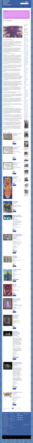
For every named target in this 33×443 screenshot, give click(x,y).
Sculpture (25, 84)
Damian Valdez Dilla (11, 73)
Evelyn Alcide (11, 119)
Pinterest (27, 1)
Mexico (14, 259)
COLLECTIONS (4, 431)
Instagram (26, 1)
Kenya (27, 92)
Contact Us (17, 13)
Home (29, 20)
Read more (14, 156)
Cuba (13, 150)
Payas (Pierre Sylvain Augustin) (17, 179)
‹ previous (7, 408)
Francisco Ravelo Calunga (10, 104)
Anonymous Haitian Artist (16, 239)
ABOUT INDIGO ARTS (5, 428)
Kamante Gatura (9, 81)
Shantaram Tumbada (10, 116)
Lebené (27, 55)
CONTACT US (12, 421)
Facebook (25, 1)
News (3, 6)
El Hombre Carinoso (17, 269)
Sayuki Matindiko (26, 62)
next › (20, 408)
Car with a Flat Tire (17, 392)
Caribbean (14, 287)
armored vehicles (6, 62)
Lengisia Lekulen (5, 91)
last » (4, 409)
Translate (25, 26)
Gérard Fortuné (15, 302)
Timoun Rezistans (11, 60)
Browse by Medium (14, 6)
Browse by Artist (26, 6)
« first (4, 408)
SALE (14, 8)
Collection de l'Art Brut (12, 57)
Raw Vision (14, 76)
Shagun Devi (20, 116)
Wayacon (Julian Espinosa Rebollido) (26, 80)
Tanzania (25, 93)
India (13, 396)
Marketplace (10, 8)
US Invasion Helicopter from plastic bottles (16, 333)
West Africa (12, 106)
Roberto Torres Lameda (6, 105)
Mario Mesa (18, 76)
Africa (24, 88)
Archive (9, 132)
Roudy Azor (14, 119)
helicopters (19, 61)
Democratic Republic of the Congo (26, 90)
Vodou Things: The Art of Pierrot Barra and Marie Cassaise (13, 128)
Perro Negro (15, 201)
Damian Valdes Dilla (15, 149)
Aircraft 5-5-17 (16, 147)
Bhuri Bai (14, 394)
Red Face (14, 284)
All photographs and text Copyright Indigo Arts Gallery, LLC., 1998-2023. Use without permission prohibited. (15, 436)
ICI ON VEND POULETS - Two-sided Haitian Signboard (17, 236)
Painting (25, 83)
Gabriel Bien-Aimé (14, 108)
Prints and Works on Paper (26, 85)
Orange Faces (15, 177)
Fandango (15, 256)
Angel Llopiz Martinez (17, 104)
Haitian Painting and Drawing (26, 115)
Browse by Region (8, 6)
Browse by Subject (5, 8)
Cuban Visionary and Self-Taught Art (26, 111)
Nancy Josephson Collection (16, 308)
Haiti (9, 106)
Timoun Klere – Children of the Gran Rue (26, 73)
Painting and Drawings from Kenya (26, 117)
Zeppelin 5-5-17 (16, 162)
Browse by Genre (20, 6)
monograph (15, 66)
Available (5, 132)
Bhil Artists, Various (15, 395)
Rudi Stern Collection (15, 247)
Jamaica (27, 95)
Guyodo (16, 55)
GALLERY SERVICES (5, 430)
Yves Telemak (7, 120)
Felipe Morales (15, 258)
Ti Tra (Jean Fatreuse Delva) (26, 69)
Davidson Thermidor (15, 318)
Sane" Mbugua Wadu (6, 86)
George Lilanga (26, 58)
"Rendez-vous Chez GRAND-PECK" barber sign (17, 216)
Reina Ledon (25, 56)
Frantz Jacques (9, 55)
